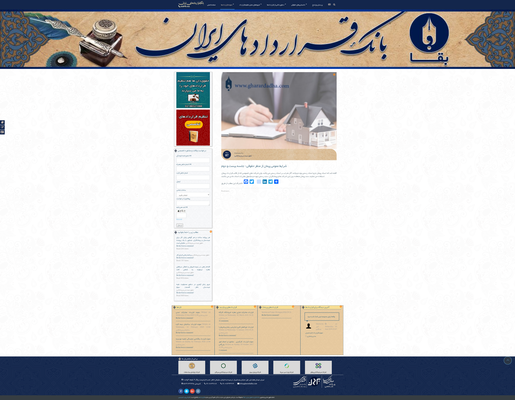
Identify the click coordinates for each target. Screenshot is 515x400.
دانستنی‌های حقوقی (298, 5)
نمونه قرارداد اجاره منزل (314, 333)
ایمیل (178, 181)
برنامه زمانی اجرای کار (184, 255)
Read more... (226, 191)
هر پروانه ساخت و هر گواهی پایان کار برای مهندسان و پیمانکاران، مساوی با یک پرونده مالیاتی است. (193, 240)
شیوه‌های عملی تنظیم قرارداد (249, 5)
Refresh (179, 219)
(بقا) (244, 397)
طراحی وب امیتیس (184, 397)
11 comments (223, 320)
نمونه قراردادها (227, 5)
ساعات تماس (181, 190)
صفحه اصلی (211, 5)
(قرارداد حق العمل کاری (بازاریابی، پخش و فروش (236, 327)
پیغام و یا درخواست (183, 198)
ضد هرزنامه (181, 207)
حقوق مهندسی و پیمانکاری (243, 156)
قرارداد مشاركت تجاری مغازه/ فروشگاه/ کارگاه (236, 312)
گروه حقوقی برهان (314, 381)
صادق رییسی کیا (329, 381)
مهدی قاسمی (299, 381)
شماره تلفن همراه (183, 164)
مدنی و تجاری (203, 315)
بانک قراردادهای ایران (253, 397)
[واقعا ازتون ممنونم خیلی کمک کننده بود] (309, 326)
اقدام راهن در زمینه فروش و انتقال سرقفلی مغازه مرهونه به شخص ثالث (193, 268)
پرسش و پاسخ (317, 5)
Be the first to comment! (185, 246)
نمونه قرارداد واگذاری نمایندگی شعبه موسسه (193, 339)
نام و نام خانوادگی (183, 155)
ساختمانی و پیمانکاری (183, 330)
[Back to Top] (508, 360)
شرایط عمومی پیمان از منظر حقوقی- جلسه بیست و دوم (254, 166)
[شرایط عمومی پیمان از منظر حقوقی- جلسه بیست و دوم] (279, 111)
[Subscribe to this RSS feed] (334, 74)
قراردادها (202, 397)
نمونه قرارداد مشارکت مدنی (188, 312)
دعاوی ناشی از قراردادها (276, 5)
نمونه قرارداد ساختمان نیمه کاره (188, 324)
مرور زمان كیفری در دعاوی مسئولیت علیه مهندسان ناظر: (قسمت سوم (193, 285)
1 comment (223, 350)
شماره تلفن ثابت (182, 172)
